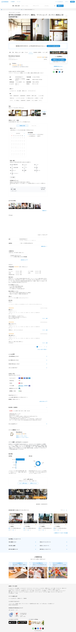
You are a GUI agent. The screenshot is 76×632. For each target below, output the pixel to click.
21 (22, 140)
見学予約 (45, 59)
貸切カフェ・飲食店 (51, 589)
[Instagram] (40, 628)
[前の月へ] (11, 133)
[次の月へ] (24, 133)
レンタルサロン (42, 588)
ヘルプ (19, 1)
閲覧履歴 (13, 1)
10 (13, 137)
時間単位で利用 (22, 125)
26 (18, 143)
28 (22, 143)
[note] (43, 628)
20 (20, 140)
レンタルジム (23, 589)
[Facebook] (38, 628)
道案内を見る (43, 246)
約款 (20, 603)
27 (20, 143)
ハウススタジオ (11, 589)
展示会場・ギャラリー (25, 590)
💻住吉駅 (22, 9)
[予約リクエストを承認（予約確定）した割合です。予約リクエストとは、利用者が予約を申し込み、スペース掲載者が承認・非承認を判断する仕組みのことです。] (18, 67)
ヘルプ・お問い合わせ (46, 52)
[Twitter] (35, 628)
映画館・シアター (12, 590)
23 (11, 143)
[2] (46, 346)
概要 (10, 52)
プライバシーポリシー (25, 603)
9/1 (16, 147)
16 (11, 140)
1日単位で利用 (33, 125)
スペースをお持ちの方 (59, 1)
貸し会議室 (19, 90)
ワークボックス (58, 588)
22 (24, 140)
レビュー (30, 52)
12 (18, 137)
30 (11, 147)
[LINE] (33, 628)
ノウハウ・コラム (12, 603)
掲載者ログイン (20, 598)
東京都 (16, 9)
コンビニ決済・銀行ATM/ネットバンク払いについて (17, 397)
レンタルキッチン (18, 589)
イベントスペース (45, 589)
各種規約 (16, 603)
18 (22, 153)
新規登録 (72, 1)
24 (13, 143)
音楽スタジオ (64, 588)
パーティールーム (36, 588)
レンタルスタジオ (23, 588)
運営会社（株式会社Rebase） (14, 604)
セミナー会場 (53, 588)
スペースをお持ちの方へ (13, 598)
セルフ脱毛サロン (12, 593)
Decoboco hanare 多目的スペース (29, 9)
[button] (28, 246)
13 (20, 137)
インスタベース (4, 9)
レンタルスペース (13, 90)
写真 (13, 52)
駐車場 (57, 590)
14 (22, 137)
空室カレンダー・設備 (19, 52)
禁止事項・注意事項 (37, 52)
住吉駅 (29, 243)
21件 (46, 57)
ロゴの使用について (51, 603)
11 (22, 150)
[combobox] (38, 6)
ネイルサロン (58, 589)
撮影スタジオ (24, 90)
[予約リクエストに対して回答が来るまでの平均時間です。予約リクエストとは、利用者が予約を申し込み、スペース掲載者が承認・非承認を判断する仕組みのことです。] (28, 67)
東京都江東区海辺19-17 (13, 59)
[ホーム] (5, 1)
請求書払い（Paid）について (13, 399)
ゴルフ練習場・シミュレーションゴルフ (48, 590)
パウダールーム (18, 590)
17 (13, 140)
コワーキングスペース (11, 9)
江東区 (19, 9)
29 (24, 143)
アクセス (26, 52)
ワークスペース (29, 588)
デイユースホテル (38, 589)
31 (13, 147)
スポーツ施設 (32, 590)
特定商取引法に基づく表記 (34, 603)
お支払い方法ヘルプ (42, 401)
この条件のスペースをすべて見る (60, 532)
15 (24, 137)
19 (18, 140)
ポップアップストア (62, 590)
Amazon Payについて (12, 395)
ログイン (66, 1)
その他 (16, 593)
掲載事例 (25, 598)
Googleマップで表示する (42, 234)
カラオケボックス (38, 590)
